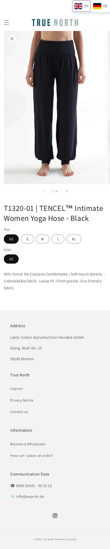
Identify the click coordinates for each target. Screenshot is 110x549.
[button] (6, 22)
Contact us (19, 411)
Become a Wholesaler (28, 444)
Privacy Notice (21, 400)
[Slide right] (66, 191)
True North (48, 539)
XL (74, 239)
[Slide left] (43, 191)
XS (11, 239)
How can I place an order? (31, 455)
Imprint (16, 388)
